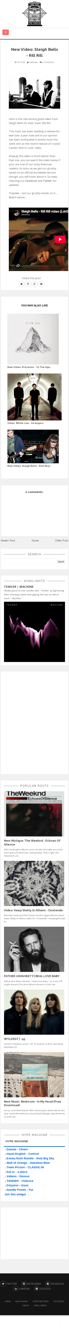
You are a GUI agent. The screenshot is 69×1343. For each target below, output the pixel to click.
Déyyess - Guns (18, 1185)
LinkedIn (24, 1288)
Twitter (48, 181)
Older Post (61, 540)
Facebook (31, 181)
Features (58, 1301)
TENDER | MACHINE (19, 587)
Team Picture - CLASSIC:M (25, 1167)
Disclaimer (40, 1305)
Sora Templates (32, 1337)
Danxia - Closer (17, 1149)
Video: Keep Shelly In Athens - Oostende (33, 910)
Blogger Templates (57, 1337)
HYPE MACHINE (17, 1141)
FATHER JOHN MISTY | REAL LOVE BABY (31, 976)
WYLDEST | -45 (14, 1039)
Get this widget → (17, 1194)
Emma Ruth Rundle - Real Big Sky (30, 1158)
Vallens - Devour (18, 1176)
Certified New (41, 1301)
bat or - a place (17, 1171)
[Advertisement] (28, 722)
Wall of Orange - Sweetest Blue (28, 1162)
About (25, 1305)
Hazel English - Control (23, 1153)
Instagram (33, 1283)
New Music (21, 1301)
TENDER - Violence (20, 1180)
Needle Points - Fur (20, 1189)
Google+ (45, 1288)
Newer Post (8, 540)
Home (35, 540)
